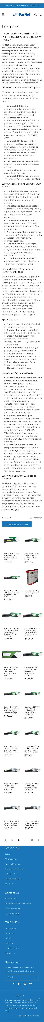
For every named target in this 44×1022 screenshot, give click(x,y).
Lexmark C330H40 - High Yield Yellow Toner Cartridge (11, 786)
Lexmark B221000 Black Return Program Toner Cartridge (11, 556)
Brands (8, 938)
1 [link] (5, 840)
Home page (10, 928)
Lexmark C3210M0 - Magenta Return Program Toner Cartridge (11, 593)
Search (8, 854)
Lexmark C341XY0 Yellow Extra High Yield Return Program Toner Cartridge (11, 632)
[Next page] (38, 840)
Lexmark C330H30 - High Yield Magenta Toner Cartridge (32, 786)
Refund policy (11, 874)
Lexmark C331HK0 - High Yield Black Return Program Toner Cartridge (11, 749)
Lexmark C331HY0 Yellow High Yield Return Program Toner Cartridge (11, 710)
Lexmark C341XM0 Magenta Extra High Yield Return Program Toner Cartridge (32, 632)
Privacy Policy (24, 1015)
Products (9, 933)
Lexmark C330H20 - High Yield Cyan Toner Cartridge (11, 823)
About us (9, 884)
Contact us (10, 953)
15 (32, 840)
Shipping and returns (14, 869)
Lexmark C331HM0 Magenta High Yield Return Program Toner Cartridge (32, 710)
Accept (36, 1015)
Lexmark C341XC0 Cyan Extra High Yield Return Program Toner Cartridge (32, 671)
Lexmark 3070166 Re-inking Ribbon (32, 592)
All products (10, 859)
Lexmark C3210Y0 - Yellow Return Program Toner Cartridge (32, 556)
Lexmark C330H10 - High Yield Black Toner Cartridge (32, 823)
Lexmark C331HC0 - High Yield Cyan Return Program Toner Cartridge (32, 749)
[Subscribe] (36, 977)
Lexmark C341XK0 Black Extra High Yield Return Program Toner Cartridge (11, 671)
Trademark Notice (13, 879)
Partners (9, 943)
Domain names (12, 948)
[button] (3, 14)
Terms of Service (12, 864)
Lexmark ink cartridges (14, 506)
